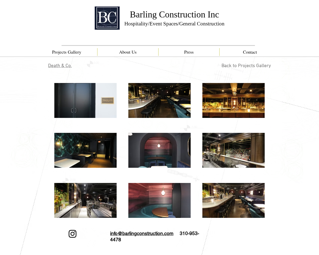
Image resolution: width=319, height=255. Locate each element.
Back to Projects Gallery (246, 66)
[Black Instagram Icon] (72, 234)
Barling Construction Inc (174, 14)
